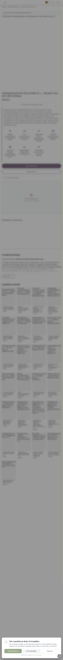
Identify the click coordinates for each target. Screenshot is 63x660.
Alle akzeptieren (13, 651)
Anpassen (50, 651)
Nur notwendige (31, 651)
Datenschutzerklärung (37, 655)
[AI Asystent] (59, 656)
